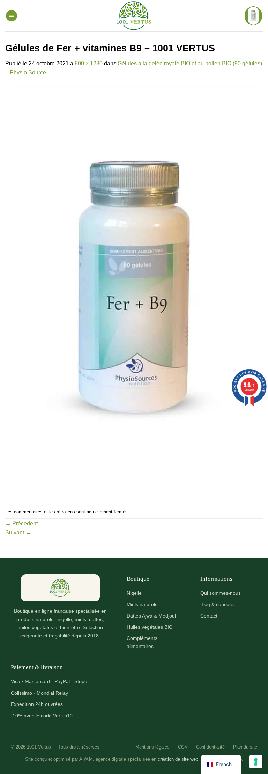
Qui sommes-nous (220, 593)
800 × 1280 (89, 63)
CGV (183, 747)
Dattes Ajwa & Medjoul (151, 616)
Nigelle (134, 593)
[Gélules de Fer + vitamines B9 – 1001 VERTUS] (134, 291)
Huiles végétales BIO (150, 627)
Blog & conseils (217, 604)
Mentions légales (152, 747)
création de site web (178, 759)
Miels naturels (142, 604)
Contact (208, 616)
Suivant (18, 532)
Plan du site (245, 747)
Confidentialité (210, 747)
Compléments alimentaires (142, 642)
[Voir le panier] (253, 15)
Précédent (21, 523)
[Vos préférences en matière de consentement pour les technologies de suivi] (255, 761)
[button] (11, 16)
